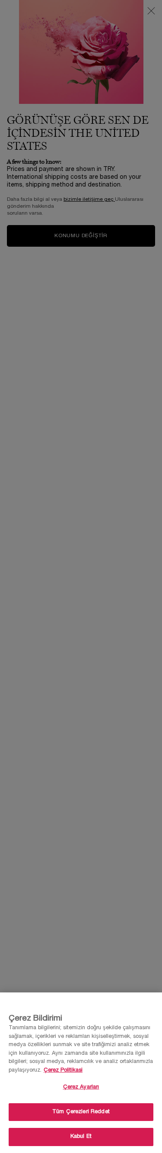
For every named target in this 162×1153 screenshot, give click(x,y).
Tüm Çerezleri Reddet (81, 1111)
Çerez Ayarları (81, 1087)
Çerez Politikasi (63, 1070)
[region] (81, 1072)
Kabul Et (81, 1136)
